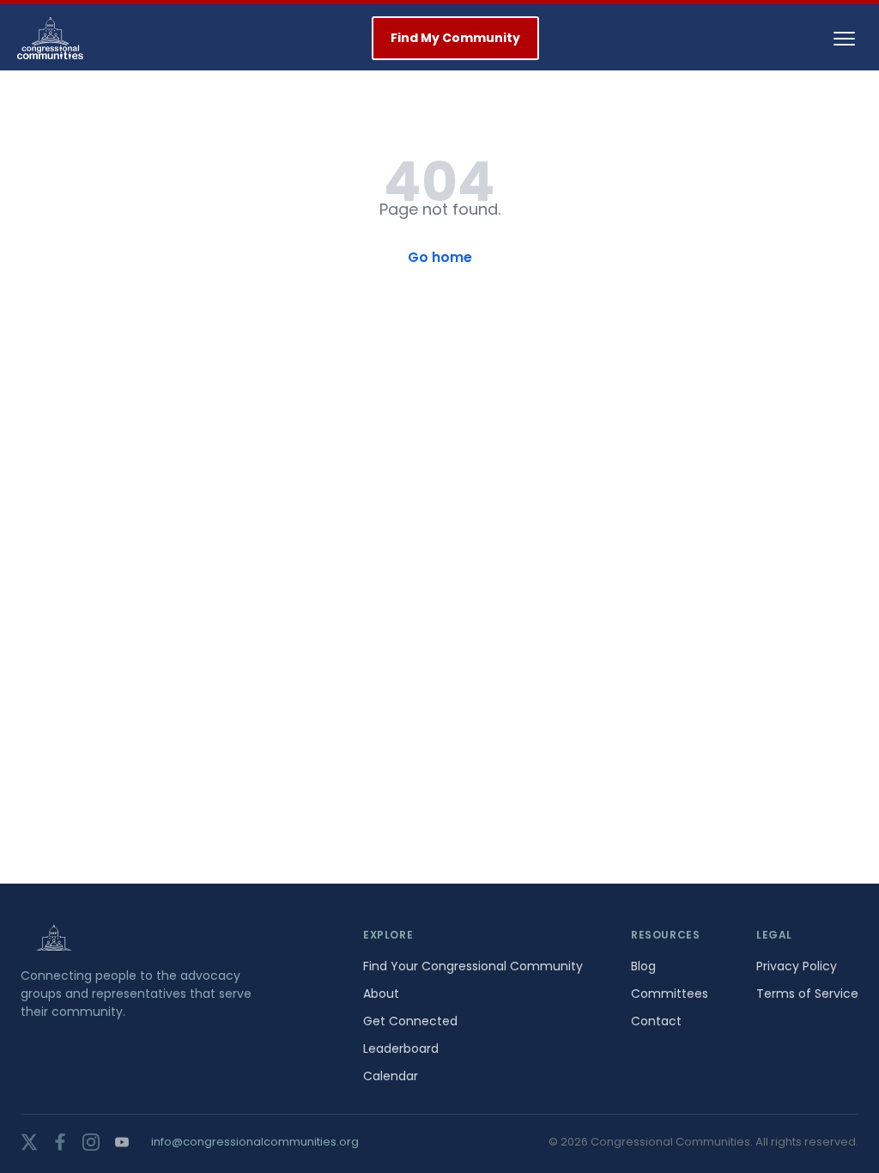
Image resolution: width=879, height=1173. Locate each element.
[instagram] (91, 1142)
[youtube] (121, 1142)
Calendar (390, 1076)
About (381, 993)
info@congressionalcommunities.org (255, 1141)
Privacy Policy (796, 966)
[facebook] (60, 1142)
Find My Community (455, 37)
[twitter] (29, 1142)
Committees (669, 993)
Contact (656, 1021)
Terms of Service (807, 993)
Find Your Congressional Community (473, 966)
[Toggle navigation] (844, 38)
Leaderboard (401, 1048)
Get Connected (410, 1021)
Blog (643, 966)
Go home (440, 257)
